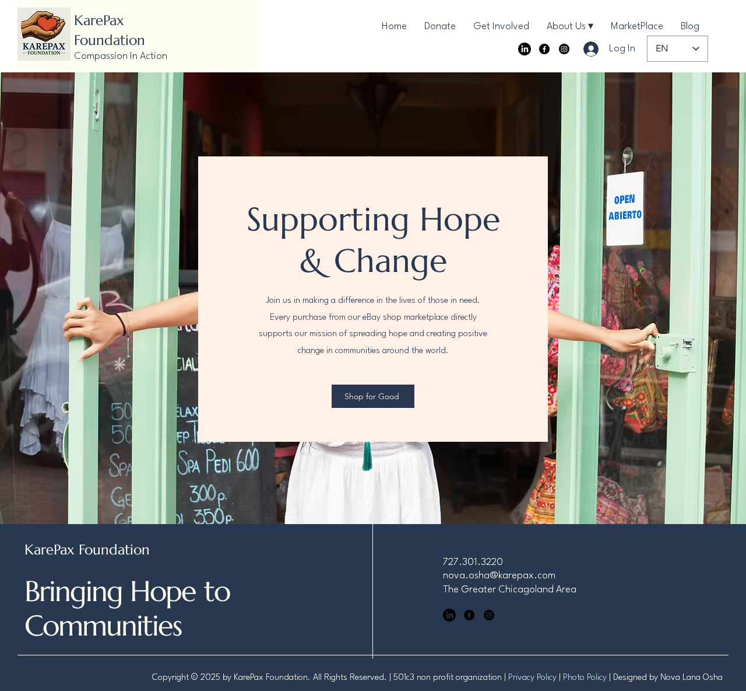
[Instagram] (564, 49)
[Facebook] (544, 49)
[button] (570, 26)
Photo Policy (585, 677)
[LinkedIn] (524, 49)
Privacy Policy (532, 677)
